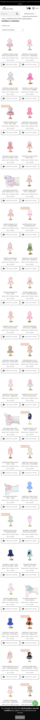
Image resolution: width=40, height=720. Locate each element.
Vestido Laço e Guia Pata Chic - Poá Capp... (10, 361)
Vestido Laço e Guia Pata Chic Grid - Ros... (10, 157)
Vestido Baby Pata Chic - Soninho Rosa (10, 599)
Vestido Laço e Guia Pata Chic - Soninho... (10, 395)
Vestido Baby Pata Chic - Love (10, 293)
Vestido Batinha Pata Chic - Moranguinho (10, 667)
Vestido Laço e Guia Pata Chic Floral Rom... (10, 327)
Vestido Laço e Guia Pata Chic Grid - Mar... (10, 565)
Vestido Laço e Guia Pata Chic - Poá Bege (30, 463)
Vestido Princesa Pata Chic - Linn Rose (10, 701)
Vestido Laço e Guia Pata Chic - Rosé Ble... (30, 54)
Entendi (20, 717)
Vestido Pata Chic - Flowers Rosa (29, 225)
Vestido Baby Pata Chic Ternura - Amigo (30, 667)
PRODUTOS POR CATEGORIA (19, 19)
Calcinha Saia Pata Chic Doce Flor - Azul (10, 191)
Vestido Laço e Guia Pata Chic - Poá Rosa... (29, 122)
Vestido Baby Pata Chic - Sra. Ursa (10, 122)
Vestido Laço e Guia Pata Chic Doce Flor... (10, 54)
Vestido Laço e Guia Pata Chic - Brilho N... (30, 633)
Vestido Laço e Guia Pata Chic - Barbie (29, 88)
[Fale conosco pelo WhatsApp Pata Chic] (35, 703)
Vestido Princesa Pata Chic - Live (29, 565)
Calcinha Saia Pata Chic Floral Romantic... (29, 599)
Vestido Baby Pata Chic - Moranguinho (30, 293)
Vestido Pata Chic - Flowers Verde (10, 531)
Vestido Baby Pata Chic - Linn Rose (30, 191)
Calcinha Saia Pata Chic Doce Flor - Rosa (10, 429)
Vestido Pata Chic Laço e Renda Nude (29, 701)
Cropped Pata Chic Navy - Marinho (29, 429)
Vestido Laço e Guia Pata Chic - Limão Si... (30, 259)
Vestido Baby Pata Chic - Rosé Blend (10, 225)
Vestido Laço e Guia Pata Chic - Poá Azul (30, 497)
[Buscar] (17, 13)
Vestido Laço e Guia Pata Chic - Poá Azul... (10, 633)
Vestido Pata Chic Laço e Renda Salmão (29, 361)
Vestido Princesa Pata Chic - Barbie (30, 327)
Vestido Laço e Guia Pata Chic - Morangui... (29, 157)
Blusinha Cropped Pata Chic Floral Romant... (30, 531)
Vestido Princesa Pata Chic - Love (10, 259)
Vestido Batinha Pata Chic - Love (10, 463)
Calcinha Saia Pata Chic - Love (10, 497)
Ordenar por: (6, 25)
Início (4, 19)
